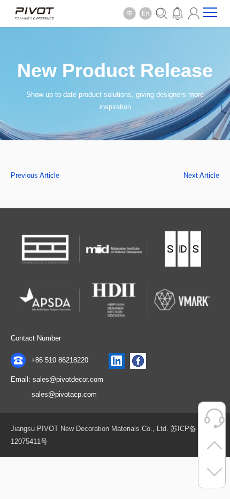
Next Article (201, 175)
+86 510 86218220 (58, 360)
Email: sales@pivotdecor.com (57, 379)
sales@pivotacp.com (64, 394)
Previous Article (35, 175)
